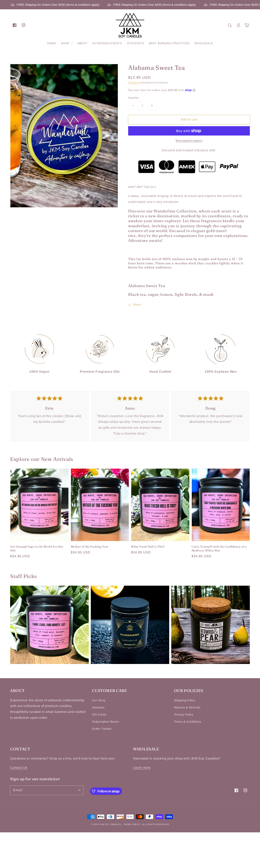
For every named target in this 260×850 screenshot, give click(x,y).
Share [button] (137, 304)
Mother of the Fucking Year (89, 546)
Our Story (98, 700)
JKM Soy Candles (110, 824)
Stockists (98, 707)
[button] (66, 43)
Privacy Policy (183, 714)
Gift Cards (99, 714)
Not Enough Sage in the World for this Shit (36, 548)
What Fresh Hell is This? (148, 546)
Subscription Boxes (105, 721)
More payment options (189, 140)
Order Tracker (102, 728)
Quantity (133, 97)
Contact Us (18, 767)
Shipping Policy (184, 700)
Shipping (133, 82)
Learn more (142, 767)
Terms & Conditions (187, 721)
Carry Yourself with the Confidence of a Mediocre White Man (219, 548)
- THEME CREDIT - (132, 824)
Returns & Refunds (187, 707)
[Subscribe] (78, 790)
